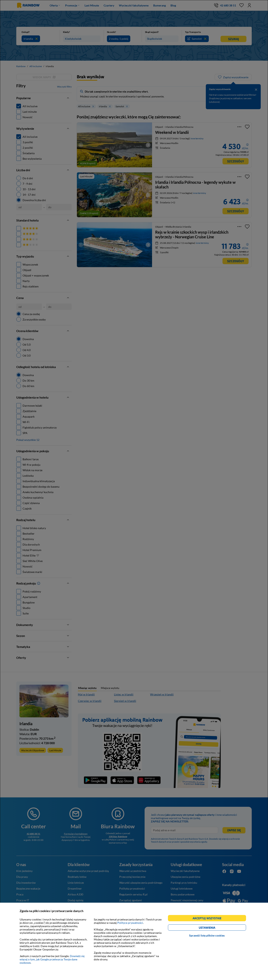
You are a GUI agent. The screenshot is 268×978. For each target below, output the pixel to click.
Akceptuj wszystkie (209, 918)
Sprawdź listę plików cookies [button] (207, 935)
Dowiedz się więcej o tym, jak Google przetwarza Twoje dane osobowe (52, 959)
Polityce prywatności (130, 922)
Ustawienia (214, 928)
